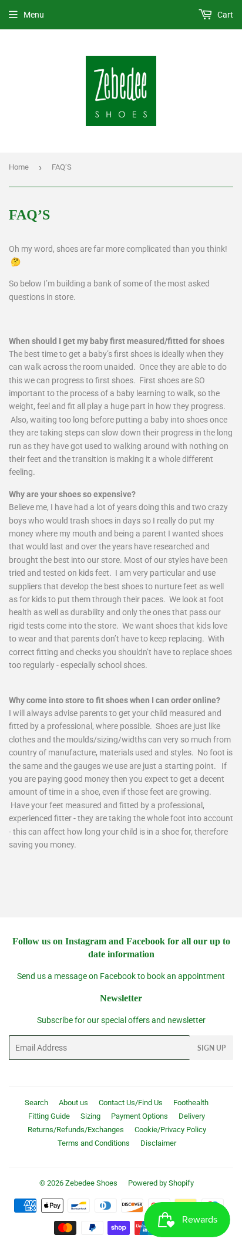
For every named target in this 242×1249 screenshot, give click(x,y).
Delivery (192, 1116)
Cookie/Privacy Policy (170, 1129)
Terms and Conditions (94, 1143)
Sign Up (211, 1048)
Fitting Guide (49, 1116)
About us (73, 1102)
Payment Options (139, 1116)
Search (36, 1102)
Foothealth (191, 1102)
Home (19, 167)
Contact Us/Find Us (131, 1102)
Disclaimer (158, 1143)
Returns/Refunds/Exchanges (76, 1129)
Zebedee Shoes (91, 1183)
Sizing (90, 1116)
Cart (224, 14)
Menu (33, 14)
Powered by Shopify (161, 1183)
